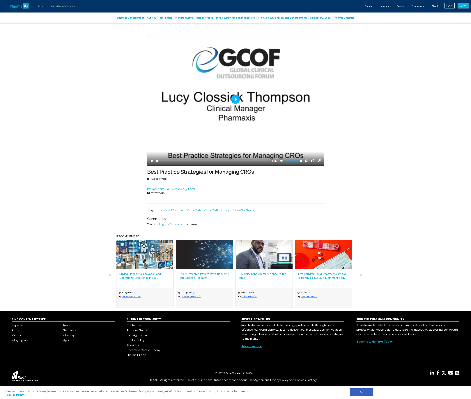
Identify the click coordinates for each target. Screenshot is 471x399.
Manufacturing (184, 18)
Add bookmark (158, 178)
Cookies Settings (306, 380)
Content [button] (369, 6)
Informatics (165, 18)
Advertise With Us (138, 330)
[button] (110, 274)
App (66, 340)
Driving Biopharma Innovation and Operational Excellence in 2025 (140, 275)
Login (162, 224)
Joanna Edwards (131, 296)
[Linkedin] (433, 373)
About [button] (435, 6)
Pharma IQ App (136, 355)
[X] (445, 373)
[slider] (213, 161)
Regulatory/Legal (320, 18)
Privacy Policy (279, 380)
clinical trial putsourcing (217, 210)
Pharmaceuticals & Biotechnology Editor (171, 189)
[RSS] (457, 373)
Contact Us (134, 325)
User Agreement (137, 335)
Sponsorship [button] (418, 6)
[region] (235, 392)
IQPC (249, 372)
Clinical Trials (194, 210)
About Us (133, 345)
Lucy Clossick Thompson (172, 210)
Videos (16, 335)
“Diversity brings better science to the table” (262, 275)
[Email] (451, 373)
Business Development (130, 18)
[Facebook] (438, 373)
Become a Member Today (143, 350)
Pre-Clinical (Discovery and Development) (282, 18)
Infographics (20, 340)
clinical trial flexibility (244, 210)
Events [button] (400, 6)
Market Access (204, 18)
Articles (16, 330)
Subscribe (176, 224)
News (66, 325)
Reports (17, 325)
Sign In (449, 5)
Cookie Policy (136, 340)
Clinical (151, 18)
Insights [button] (385, 6)
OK (361, 392)
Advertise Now (251, 346)
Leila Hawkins (249, 296)
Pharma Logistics (344, 18)
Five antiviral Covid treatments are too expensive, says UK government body (322, 275)
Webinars (69, 330)
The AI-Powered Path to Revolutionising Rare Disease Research (204, 275)
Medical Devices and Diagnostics (235, 18)
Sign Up (463, 5)
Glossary (69, 335)
